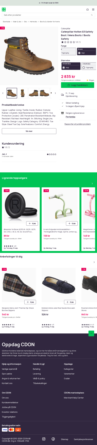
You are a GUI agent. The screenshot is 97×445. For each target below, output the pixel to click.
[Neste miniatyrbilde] (55, 93)
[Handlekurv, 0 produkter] (87, 9)
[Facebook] (53, 439)
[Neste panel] (92, 183)
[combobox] (48, 15)
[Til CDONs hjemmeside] (4, 9)
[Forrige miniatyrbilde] (3, 93)
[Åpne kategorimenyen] (93, 9)
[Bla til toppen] (91, 333)
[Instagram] (44, 439)
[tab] (12, 93)
